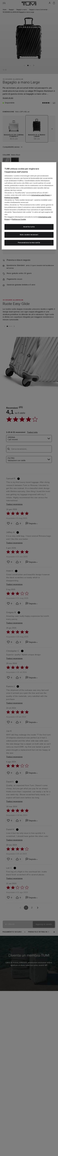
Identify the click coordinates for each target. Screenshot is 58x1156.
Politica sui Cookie (11, 197)
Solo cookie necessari (29, 235)
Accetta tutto (29, 227)
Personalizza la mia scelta (29, 243)
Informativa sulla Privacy (40, 195)
